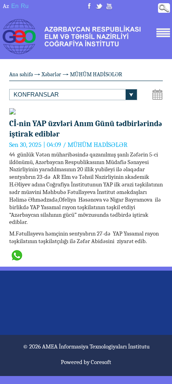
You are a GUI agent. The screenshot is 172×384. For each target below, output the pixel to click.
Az (6, 6)
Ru (24, 5)
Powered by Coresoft (86, 362)
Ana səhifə (21, 74)
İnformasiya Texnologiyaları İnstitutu (104, 346)
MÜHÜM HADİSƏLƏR (96, 74)
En (14, 5)
